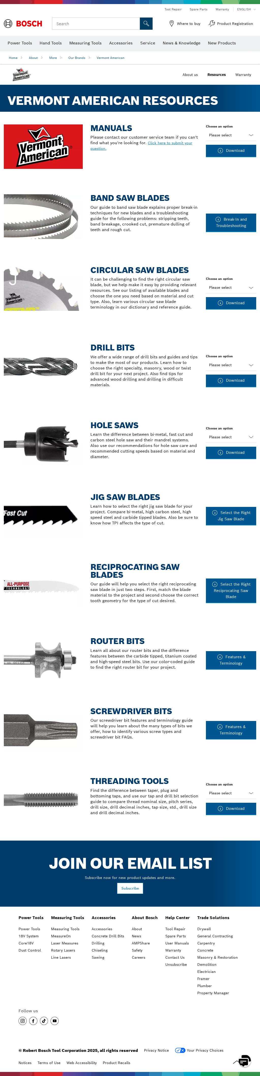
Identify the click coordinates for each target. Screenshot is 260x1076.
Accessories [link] (104, 917)
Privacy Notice (156, 1050)
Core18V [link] (26, 943)
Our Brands (76, 58)
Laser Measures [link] (64, 943)
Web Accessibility (82, 1063)
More (53, 58)
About (33, 58)
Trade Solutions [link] (213, 917)
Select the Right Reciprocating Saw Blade (232, 590)
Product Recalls (116, 1063)
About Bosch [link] (145, 917)
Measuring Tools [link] (67, 917)
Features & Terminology (233, 660)
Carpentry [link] (206, 943)
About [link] (137, 929)
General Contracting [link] (215, 936)
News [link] (136, 936)
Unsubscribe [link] (176, 964)
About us (190, 74)
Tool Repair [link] (175, 929)
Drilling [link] (98, 943)
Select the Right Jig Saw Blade (234, 515)
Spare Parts (198, 9)
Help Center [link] (177, 917)
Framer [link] (203, 978)
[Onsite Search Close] (135, 24)
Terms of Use (49, 1063)
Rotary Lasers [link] (63, 950)
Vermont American (110, 58)
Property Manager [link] (213, 993)
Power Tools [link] (31, 917)
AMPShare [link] (141, 943)
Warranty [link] (173, 950)
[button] (23, 1021)
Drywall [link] (204, 929)
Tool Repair (173, 9)
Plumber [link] (204, 986)
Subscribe (130, 888)
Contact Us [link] (175, 957)
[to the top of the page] (252, 1046)
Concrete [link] (205, 950)
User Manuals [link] (177, 943)
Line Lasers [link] (61, 957)
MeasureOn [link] (61, 936)
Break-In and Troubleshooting (231, 222)
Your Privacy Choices (205, 1050)
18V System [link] (29, 936)
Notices (25, 1063)
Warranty (222, 9)
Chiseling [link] (100, 950)
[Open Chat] (245, 1061)
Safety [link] (137, 950)
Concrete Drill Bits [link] (108, 936)
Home (13, 58)
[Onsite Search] (146, 24)
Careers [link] (138, 957)
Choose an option (219, 126)
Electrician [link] (206, 971)
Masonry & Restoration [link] (217, 957)
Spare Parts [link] (175, 936)
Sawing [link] (98, 957)
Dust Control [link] (30, 950)
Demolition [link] (207, 964)
